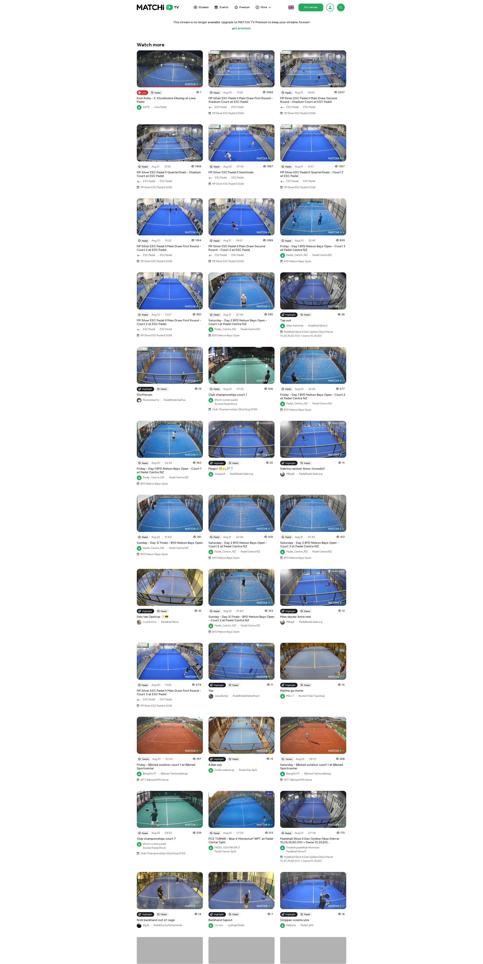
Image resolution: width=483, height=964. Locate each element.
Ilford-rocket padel (226, 400)
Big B (146, 925)
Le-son (219, 925)
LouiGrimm (149, 622)
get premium (241, 28)
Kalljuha (291, 925)
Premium (244, 7)
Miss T (290, 695)
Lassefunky (221, 695)
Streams (204, 7)
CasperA (220, 473)
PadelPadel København (246, 695)
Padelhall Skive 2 (318, 325)
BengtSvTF (149, 773)
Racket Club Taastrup (312, 695)
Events (224, 7)
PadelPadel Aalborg (241, 473)
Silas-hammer (294, 325)
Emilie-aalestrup (224, 770)
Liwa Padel (160, 107)
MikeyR (290, 473)
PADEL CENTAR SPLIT (227, 847)
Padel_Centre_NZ (297, 255)
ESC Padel (221, 107)
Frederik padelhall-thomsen (302, 847)
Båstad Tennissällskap (174, 773)
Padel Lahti (307, 925)
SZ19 (146, 107)
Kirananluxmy (151, 400)
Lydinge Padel (236, 925)
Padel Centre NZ (322, 255)
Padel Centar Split (225, 851)
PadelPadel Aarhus (175, 400)
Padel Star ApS (248, 770)
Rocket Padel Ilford (226, 404)
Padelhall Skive (169, 622)
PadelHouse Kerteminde (168, 925)
